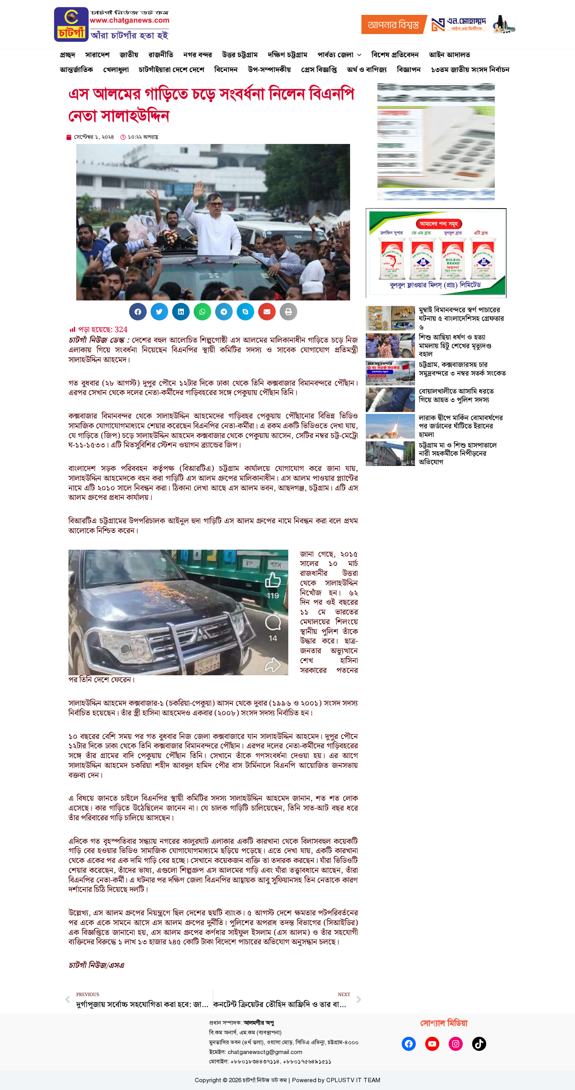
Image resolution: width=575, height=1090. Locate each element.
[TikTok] (479, 1044)
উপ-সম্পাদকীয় (269, 70)
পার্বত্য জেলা (335, 55)
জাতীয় (129, 55)
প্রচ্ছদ (67, 55)
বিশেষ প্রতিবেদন (395, 55)
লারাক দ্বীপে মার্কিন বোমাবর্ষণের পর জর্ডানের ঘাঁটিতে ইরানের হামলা (461, 426)
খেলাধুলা (116, 70)
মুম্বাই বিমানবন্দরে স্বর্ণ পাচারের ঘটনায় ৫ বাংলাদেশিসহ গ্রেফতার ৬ (461, 318)
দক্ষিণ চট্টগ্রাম (287, 55)
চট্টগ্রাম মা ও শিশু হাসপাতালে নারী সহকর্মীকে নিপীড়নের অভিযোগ (458, 454)
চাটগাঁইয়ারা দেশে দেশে (171, 70)
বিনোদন (226, 70)
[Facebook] (409, 1044)
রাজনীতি (161, 55)
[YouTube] (432, 1044)
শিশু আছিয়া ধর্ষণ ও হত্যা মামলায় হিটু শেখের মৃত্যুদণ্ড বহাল (455, 346)
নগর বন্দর (197, 55)
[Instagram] (456, 1044)
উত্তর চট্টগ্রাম (240, 55)
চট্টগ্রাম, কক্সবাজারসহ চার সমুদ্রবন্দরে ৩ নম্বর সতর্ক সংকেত (462, 369)
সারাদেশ (97, 55)
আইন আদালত (449, 55)
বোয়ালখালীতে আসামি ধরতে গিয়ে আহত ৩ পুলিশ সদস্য (456, 396)
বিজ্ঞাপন (409, 70)
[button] (357, 55)
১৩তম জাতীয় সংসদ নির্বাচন (470, 70)
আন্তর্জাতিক (76, 70)
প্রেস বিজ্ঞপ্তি (319, 70)
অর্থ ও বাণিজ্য (367, 70)
